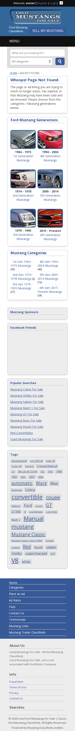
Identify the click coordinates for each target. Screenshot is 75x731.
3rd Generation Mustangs (23, 237)
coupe (53, 497)
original (15, 547)
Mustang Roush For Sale (26, 427)
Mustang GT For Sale (24, 414)
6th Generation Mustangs (50, 237)
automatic (22, 483)
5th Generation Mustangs (50, 197)
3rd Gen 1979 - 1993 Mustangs (21, 286)
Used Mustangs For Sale (26, 439)
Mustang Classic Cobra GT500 (26, 540)
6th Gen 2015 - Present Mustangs (50, 290)
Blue (54, 483)
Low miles (51, 511)
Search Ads (60, 61)
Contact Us (16, 613)
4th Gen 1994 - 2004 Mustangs (49, 264)
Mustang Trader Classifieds (27, 632)
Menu (14, 41)
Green (38, 506)
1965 (50, 471)
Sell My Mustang (47, 30)
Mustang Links (19, 626)
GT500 (16, 511)
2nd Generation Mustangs (23, 197)
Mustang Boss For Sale (26, 420)
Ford (28, 505)
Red (27, 547)
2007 (32, 477)
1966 (59, 471)
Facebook (61, 3)
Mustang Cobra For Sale (26, 389)
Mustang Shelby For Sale (27, 396)
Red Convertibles (21, 433)
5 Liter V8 (16, 466)
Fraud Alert (16, 682)
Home (13, 73)
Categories (16, 587)
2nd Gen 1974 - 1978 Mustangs (21, 277)
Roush (38, 547)
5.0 (13, 471)
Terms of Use (17, 687)
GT (49, 505)
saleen (51, 547)
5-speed (29, 466)
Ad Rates (15, 600)
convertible (27, 497)
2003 (23, 477)
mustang (22, 526)
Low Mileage (36, 511)
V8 (15, 560)
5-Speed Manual (47, 466)
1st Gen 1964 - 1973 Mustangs (21, 264)
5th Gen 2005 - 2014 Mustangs (49, 277)
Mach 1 (15, 520)
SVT (52, 553)
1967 (14, 477)
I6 (25, 511)
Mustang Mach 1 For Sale (27, 408)
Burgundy (16, 490)
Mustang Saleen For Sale (27, 402)
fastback (15, 506)
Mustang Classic (28, 534)
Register (42, 3)
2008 (40, 477)
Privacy (14, 693)
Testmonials (17, 620)
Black (41, 483)
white (26, 561)
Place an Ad (17, 594)
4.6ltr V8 (50, 461)
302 (42, 471)
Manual (34, 518)
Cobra (30, 489)
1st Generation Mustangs (23, 158)
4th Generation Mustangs (50, 158)
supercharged (36, 553)
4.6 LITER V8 (36, 461)
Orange (50, 540)
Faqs (12, 607)
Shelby (16, 553)
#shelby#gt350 (19, 461)
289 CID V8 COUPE (27, 471)
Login (53, 3)
